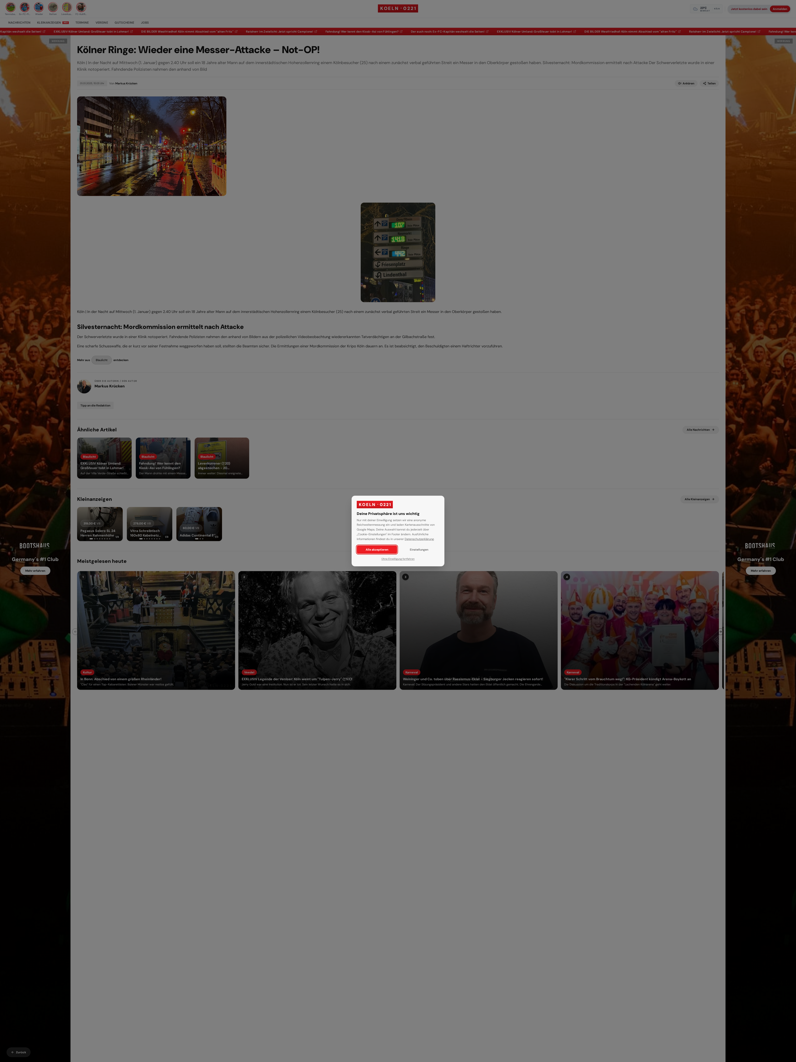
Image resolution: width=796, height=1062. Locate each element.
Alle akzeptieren (377, 549)
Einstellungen (419, 549)
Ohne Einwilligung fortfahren (398, 559)
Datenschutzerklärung (419, 539)
